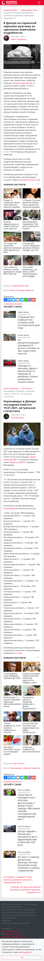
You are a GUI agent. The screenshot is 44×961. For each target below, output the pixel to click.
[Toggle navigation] (39, 2)
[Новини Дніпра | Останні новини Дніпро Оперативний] (9, 2)
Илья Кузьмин (17, 417)
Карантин (36, 768)
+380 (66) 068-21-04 (10, 931)
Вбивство (29, 290)
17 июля (18, 653)
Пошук (13, 290)
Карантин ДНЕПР (17, 462)
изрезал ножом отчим (30, 180)
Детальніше (24, 952)
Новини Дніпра (10, 10)
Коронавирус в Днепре (20, 768)
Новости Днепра (11, 388)
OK (22, 957)
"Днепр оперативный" (23, 83)
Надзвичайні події (29, 10)
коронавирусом (10, 508)
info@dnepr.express (12, 934)
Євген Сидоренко (19, 39)
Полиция (20, 290)
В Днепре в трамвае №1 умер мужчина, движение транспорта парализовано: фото (17, 880)
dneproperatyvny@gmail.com (14, 936)
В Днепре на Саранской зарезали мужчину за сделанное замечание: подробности (25, 890)
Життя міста (27, 388)
